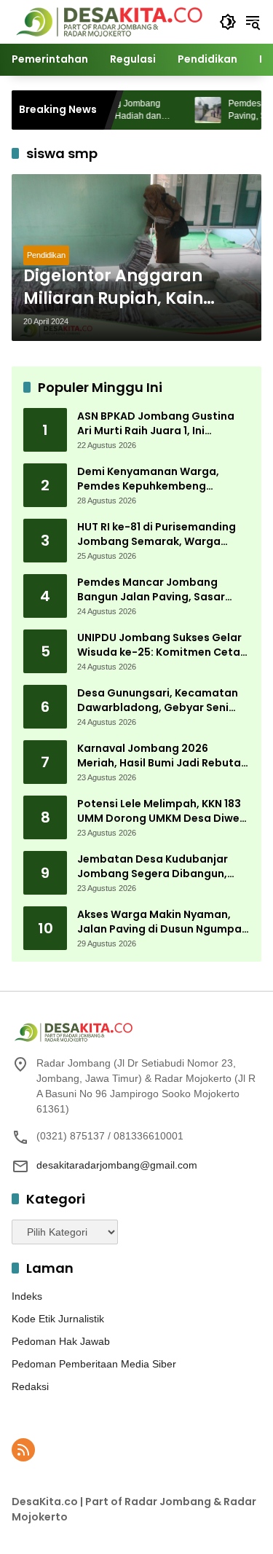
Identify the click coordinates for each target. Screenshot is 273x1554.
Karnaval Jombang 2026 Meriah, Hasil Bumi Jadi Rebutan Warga (162, 756)
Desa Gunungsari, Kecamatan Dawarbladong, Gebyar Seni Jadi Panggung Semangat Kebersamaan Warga (157, 700)
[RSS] (23, 1449)
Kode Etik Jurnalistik (58, 1319)
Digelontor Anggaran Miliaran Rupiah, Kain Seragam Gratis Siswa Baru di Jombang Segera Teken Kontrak (128, 287)
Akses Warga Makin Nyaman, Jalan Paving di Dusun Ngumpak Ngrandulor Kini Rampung (162, 922)
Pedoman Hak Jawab (61, 1341)
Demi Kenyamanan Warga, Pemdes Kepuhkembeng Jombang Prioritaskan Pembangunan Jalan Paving (151, 479)
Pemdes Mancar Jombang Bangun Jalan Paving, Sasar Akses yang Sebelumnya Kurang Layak (162, 590)
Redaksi (30, 1386)
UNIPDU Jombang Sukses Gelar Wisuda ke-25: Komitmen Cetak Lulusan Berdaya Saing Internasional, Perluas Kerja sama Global (161, 645)
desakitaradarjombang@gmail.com (116, 1165)
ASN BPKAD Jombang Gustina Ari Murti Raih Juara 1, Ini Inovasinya (155, 423)
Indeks (27, 1296)
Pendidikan (46, 255)
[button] (228, 22)
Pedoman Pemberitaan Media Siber (94, 1364)
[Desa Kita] (108, 21)
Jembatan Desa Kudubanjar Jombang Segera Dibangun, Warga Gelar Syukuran (152, 866)
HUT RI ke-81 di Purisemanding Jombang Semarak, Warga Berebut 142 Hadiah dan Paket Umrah (157, 534)
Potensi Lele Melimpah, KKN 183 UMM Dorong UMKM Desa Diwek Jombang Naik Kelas (161, 811)
